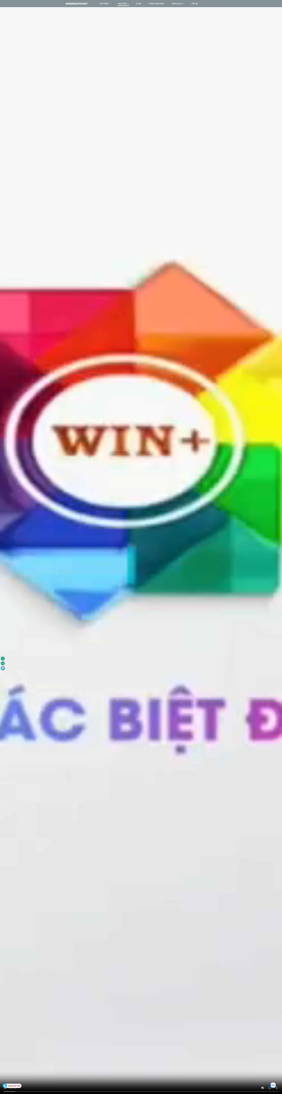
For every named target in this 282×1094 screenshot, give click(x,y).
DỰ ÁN (138, 4)
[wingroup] (3, 668)
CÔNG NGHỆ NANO (156, 4)
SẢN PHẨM (122, 4)
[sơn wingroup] (3, 658)
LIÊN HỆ (194, 4)
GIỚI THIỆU (104, 4)
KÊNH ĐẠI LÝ (177, 4)
